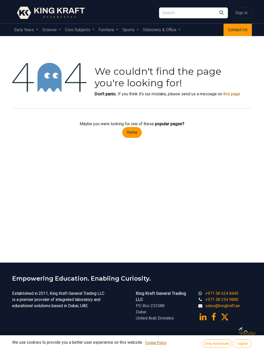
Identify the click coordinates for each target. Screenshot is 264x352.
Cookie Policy (156, 343)
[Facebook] (213, 317)
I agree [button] (242, 343)
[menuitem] (26, 30)
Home (132, 132)
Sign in (241, 12)
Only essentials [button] (217, 343)
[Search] (221, 12)
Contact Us (238, 29)
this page (231, 93)
